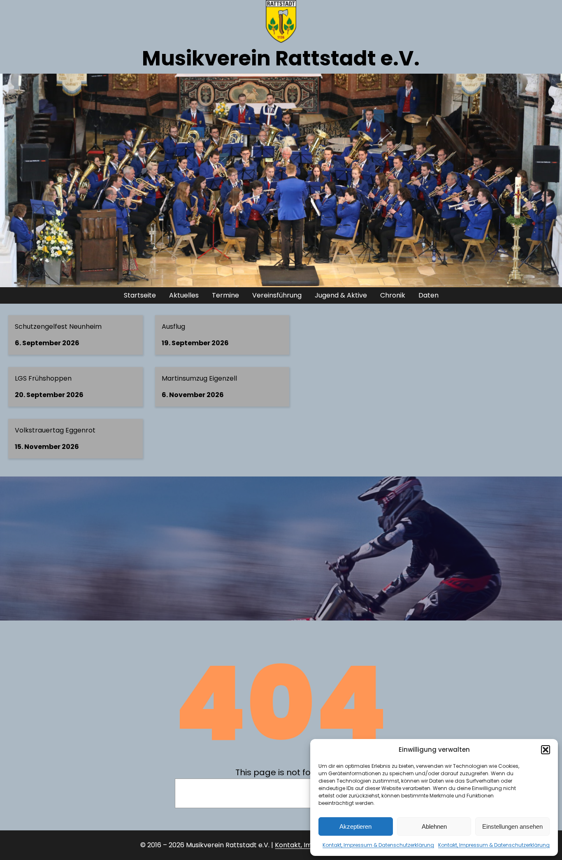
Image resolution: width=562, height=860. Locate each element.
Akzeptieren (355, 826)
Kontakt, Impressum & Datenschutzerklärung (378, 844)
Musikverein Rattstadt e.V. (281, 58)
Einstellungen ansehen (512, 826)
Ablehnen (434, 826)
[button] (545, 750)
